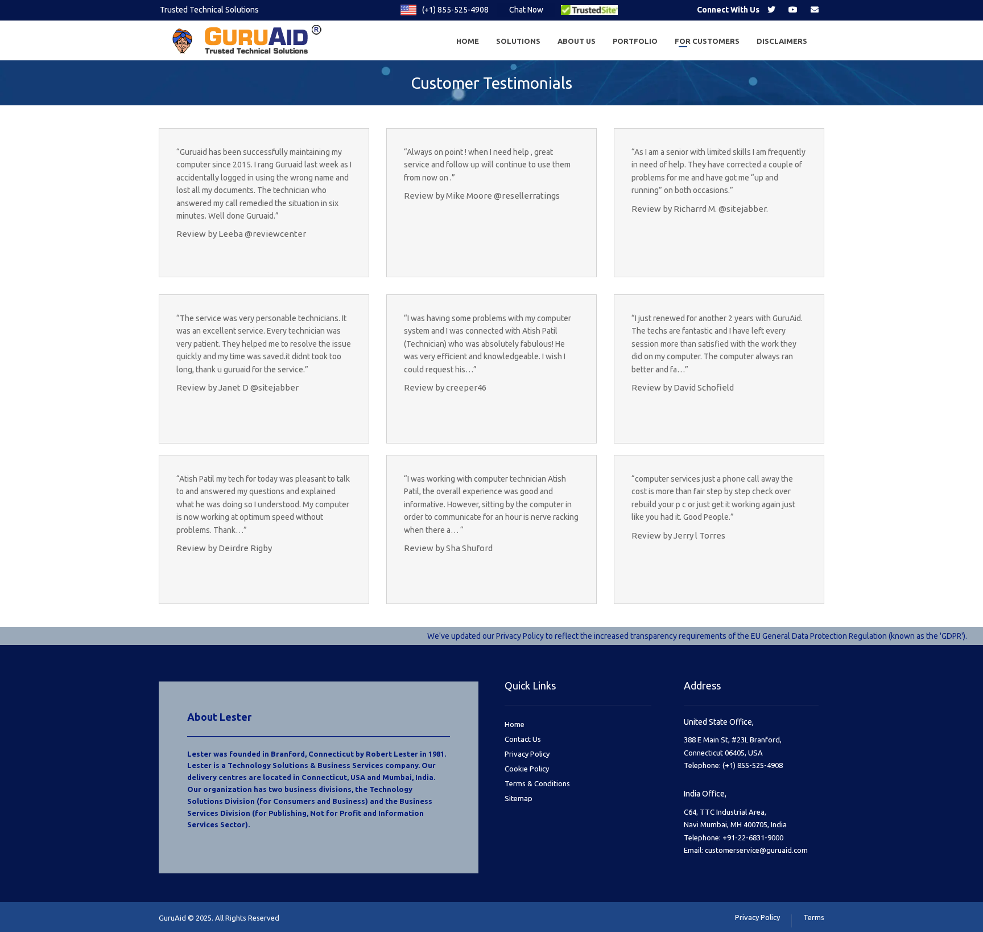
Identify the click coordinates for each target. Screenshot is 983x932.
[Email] (814, 9)
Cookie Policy (527, 769)
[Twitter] (771, 9)
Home (514, 724)
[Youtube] (793, 9)
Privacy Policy (527, 754)
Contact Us (523, 739)
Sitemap (518, 798)
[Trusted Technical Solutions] (250, 40)
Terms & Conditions (537, 783)
